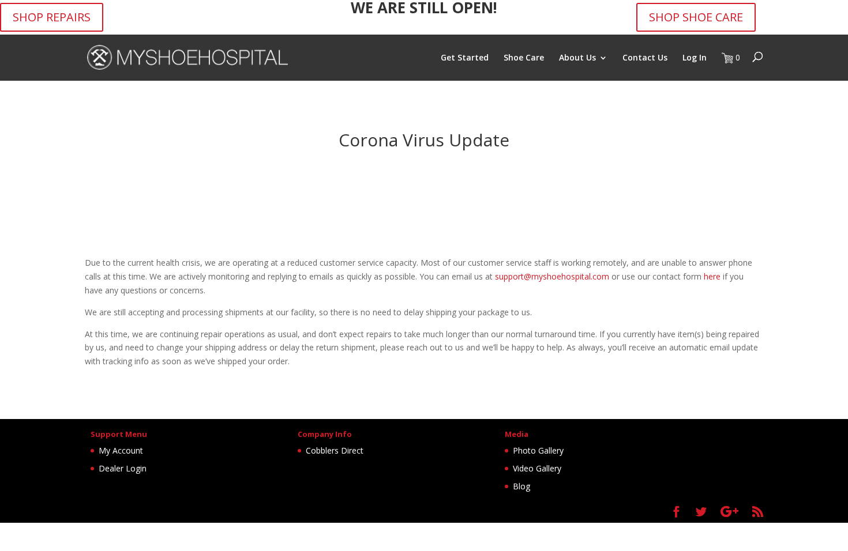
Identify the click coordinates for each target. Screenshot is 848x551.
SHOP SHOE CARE (696, 17)
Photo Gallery (538, 450)
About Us (577, 58)
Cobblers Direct (334, 450)
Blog (521, 486)
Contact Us (644, 58)
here (712, 276)
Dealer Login (123, 468)
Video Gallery (537, 468)
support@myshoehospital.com (552, 276)
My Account (121, 450)
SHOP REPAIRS (52, 17)
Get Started (465, 58)
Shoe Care (524, 58)
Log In (694, 58)
